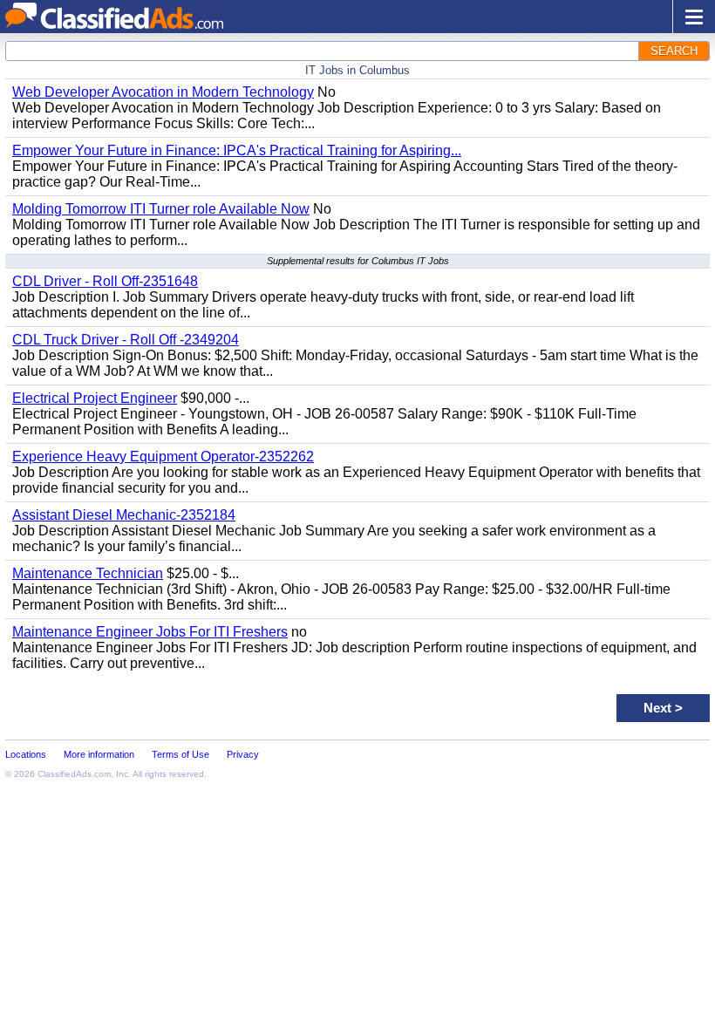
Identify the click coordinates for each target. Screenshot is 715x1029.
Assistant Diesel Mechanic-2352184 (123, 515)
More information (99, 754)
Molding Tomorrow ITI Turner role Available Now (161, 208)
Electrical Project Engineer (94, 398)
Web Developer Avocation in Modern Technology (163, 92)
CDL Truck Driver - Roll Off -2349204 (125, 339)
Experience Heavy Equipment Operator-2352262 (163, 456)
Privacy (243, 754)
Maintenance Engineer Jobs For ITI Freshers (150, 631)
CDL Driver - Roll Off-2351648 (105, 281)
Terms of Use (180, 754)
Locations (25, 754)
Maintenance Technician (87, 573)
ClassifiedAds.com (74, 774)
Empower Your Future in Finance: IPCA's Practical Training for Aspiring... (236, 150)
